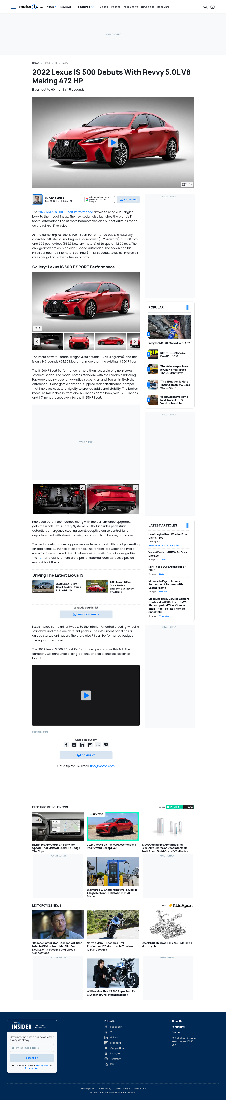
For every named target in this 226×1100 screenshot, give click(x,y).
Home (35, 63)
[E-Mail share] (106, 745)
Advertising (178, 1026)
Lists (161, 574)
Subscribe (32, 1058)
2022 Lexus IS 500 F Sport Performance (65, 212)
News (50, 7)
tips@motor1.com (102, 766)
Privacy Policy (43, 1065)
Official (163, 591)
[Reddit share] (98, 745)
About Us (177, 1021)
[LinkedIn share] (82, 745)
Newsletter (147, 6)
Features (84, 7)
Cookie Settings (122, 1088)
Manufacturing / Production (164, 545)
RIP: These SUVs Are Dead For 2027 (166, 568)
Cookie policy (104, 1088)
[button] (37, 341)
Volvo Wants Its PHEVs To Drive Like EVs (167, 553)
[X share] (74, 745)
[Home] (31, 7)
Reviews (65, 7)
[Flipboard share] (90, 745)
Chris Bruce (56, 198)
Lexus (47, 63)
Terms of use (139, 1088)
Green (162, 559)
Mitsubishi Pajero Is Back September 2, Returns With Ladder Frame (165, 584)
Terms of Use (32, 1068)
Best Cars (163, 6)
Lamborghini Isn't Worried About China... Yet (168, 535)
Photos (115, 6)
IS (56, 63)
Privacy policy (87, 1088)
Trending (164, 616)
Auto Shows (131, 6)
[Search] (205, 7)
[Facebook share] (66, 745)
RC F (41, 558)
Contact (177, 1032)
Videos (104, 6)
